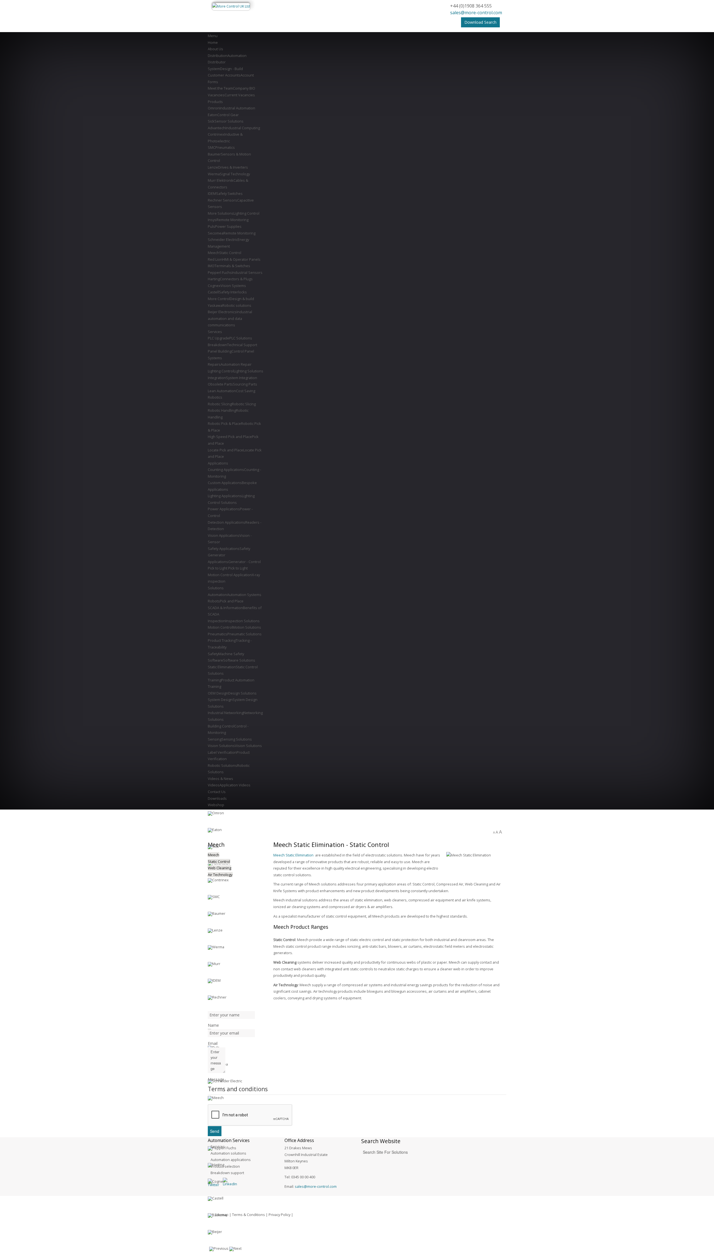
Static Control (219, 861)
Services (218, 1146)
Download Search (480, 22)
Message (216, 1079)
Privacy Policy (279, 1214)
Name (213, 1025)
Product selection (225, 1166)
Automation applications (231, 1159)
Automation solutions (228, 1153)
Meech (213, 854)
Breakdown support (227, 1172)
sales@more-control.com (476, 12)
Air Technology (220, 874)
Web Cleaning (219, 867)
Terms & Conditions (248, 1214)
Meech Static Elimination (293, 855)
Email (213, 1043)
